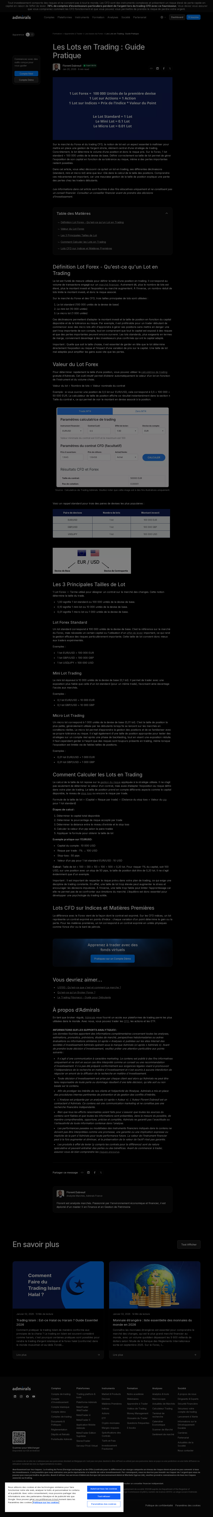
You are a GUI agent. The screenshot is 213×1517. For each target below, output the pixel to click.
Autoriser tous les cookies (103, 1488)
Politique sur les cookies (46, 1502)
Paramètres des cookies (103, 1504)
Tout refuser (103, 1496)
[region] (64, 1497)
